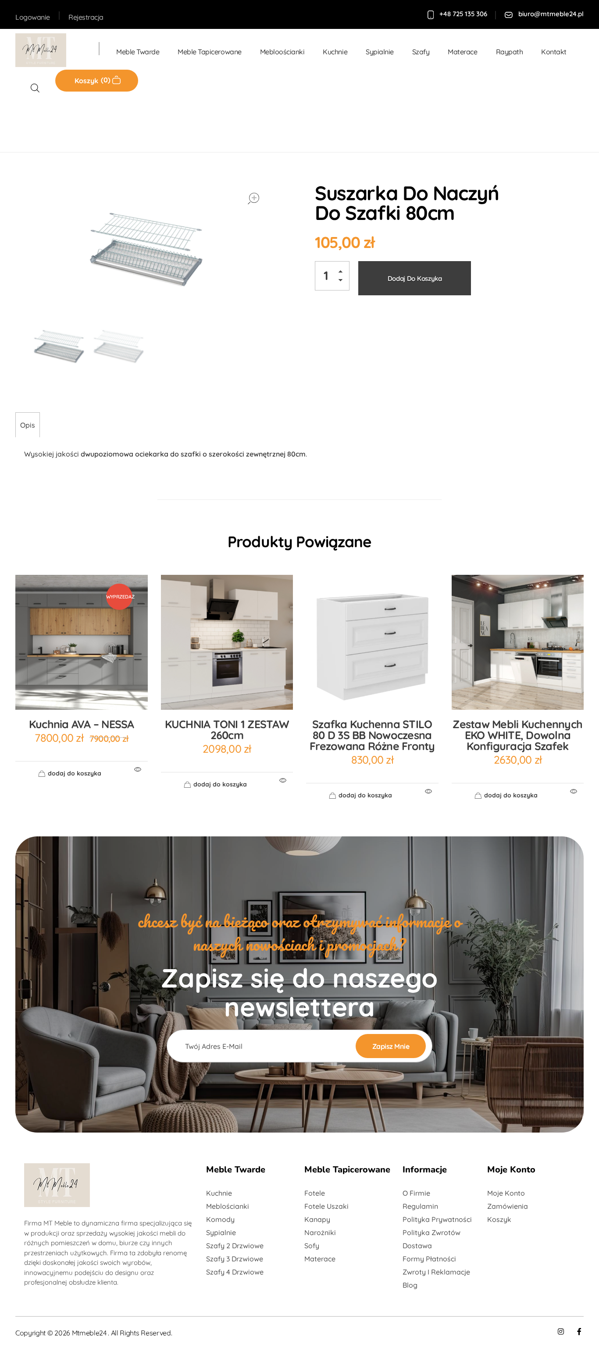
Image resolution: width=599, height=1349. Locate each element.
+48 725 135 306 (463, 14)
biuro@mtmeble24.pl (551, 14)
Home (28, 122)
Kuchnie (106, 122)
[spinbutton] (332, 276)
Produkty (66, 122)
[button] (343, 273)
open (253, 198)
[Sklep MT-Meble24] (48, 50)
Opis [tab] (27, 425)
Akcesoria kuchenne (161, 122)
